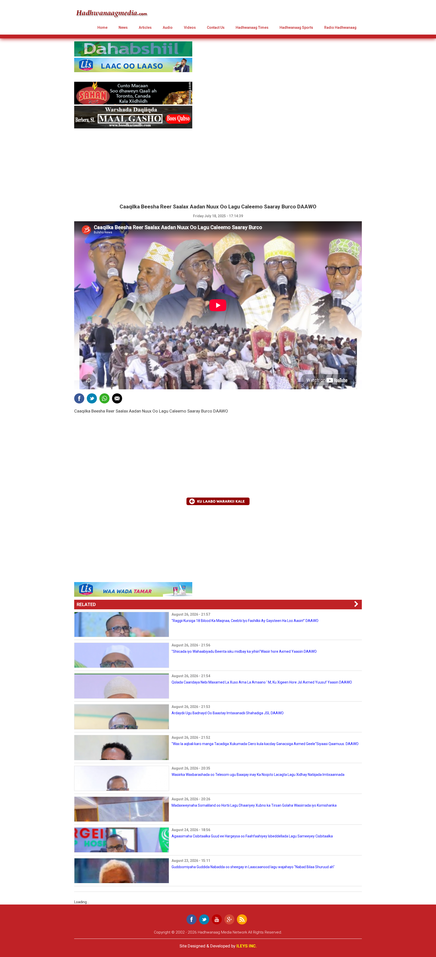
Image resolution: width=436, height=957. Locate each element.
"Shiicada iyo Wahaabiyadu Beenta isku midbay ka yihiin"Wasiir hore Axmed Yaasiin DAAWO (244, 651)
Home (102, 27)
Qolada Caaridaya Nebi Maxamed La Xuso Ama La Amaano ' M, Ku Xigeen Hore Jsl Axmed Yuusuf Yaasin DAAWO (262, 682)
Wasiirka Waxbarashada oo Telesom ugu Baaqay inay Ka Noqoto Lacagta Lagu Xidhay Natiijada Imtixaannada (258, 775)
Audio (168, 27)
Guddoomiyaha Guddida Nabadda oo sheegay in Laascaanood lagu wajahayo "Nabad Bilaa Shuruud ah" (253, 867)
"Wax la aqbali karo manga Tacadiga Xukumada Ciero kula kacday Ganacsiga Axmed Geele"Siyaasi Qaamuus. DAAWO (265, 744)
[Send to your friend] (117, 398)
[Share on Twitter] (92, 398)
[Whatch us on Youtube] (217, 919)
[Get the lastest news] (242, 919)
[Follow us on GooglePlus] (229, 919)
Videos (190, 27)
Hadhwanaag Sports (296, 27)
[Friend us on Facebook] (191, 919)
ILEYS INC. (246, 945)
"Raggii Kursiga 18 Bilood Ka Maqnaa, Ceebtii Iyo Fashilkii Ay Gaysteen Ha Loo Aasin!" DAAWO (245, 621)
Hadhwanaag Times (252, 27)
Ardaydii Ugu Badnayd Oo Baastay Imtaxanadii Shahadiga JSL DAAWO (228, 713)
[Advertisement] (116, 165)
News (123, 27)
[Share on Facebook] (79, 398)
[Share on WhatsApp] (104, 398)
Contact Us (216, 27)
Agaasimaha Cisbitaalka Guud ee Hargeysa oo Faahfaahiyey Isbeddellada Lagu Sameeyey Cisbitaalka (252, 836)
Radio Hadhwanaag (340, 27)
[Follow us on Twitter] (204, 919)
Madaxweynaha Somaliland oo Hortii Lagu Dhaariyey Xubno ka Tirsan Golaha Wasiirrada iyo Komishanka (254, 805)
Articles (145, 27)
